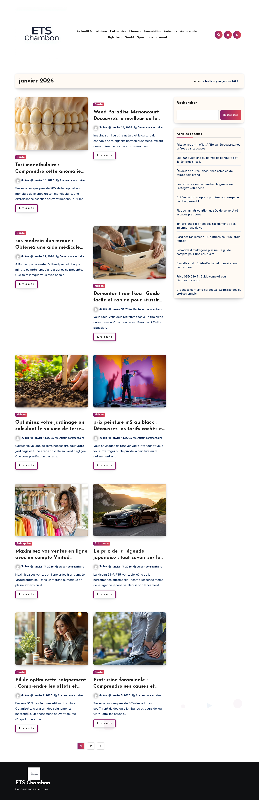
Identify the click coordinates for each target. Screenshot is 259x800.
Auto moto (188, 31)
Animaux (170, 31)
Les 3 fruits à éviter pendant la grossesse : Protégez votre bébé (205, 186)
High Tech (114, 37)
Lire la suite (26, 208)
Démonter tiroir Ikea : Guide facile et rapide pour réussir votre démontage (126, 300)
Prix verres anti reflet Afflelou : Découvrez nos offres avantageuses (208, 146)
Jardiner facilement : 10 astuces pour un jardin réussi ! (209, 239)
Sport (141, 37)
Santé (129, 37)
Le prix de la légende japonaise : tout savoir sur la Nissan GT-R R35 (127, 558)
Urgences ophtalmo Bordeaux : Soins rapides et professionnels (209, 291)
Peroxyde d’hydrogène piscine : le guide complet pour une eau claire (204, 252)
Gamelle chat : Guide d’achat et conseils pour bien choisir (207, 265)
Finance (135, 31)
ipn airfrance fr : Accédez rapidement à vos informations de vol (206, 225)
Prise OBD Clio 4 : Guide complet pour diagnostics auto (202, 278)
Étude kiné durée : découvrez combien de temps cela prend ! (205, 173)
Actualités (85, 31)
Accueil (198, 81)
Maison (101, 31)
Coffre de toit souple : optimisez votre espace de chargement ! (208, 199)
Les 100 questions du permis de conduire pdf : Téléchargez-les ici (208, 159)
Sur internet (158, 37)
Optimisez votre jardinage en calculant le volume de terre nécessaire (49, 429)
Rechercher (187, 103)
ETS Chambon (32, 783)
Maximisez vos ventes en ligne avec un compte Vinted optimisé (51, 558)
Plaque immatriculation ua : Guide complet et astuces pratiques (207, 212)
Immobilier (152, 31)
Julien (25, 180)
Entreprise (118, 31)
